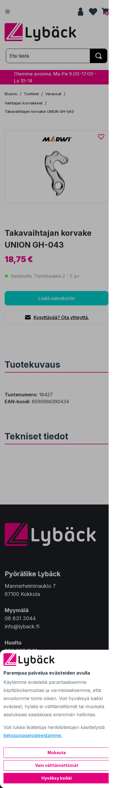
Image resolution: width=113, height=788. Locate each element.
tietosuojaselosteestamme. (32, 735)
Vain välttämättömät (56, 765)
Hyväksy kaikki (56, 778)
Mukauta (57, 752)
